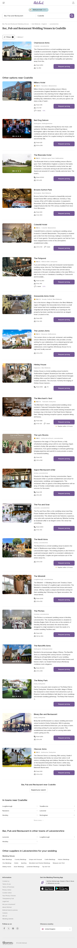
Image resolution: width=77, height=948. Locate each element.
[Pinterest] (13, 928)
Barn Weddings (7, 859)
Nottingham (44, 815)
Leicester (43, 811)
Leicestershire (54, 24)
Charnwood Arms (42, 43)
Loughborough (7, 806)
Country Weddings (20, 859)
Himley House (40, 364)
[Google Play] (62, 890)
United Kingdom (50, 929)
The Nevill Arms (41, 539)
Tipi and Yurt (46, 866)
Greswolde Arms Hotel (44, 296)
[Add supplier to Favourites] (29, 44)
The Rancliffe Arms (42, 646)
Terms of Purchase (8, 887)
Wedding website (7, 919)
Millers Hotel (39, 82)
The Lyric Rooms (41, 435)
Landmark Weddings (33, 866)
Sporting (23, 863)
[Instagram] (17, 928)
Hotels (16, 863)
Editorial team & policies (10, 910)
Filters (9, 37)
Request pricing (64, 66)
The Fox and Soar (42, 504)
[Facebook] (4, 928)
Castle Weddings (50, 859)
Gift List (4, 916)
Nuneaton (5, 811)
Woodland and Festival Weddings (39, 863)
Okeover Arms (40, 749)
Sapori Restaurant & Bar (44, 470)
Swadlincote (44, 806)
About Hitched (7, 907)
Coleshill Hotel (40, 224)
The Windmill (39, 576)
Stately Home (6, 866)
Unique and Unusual (35, 859)
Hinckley (5, 815)
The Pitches (39, 611)
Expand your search (38, 790)
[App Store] (47, 890)
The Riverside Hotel (42, 155)
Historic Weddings (63, 859)
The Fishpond (40, 258)
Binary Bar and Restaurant (45, 714)
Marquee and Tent (59, 863)
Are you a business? (8, 904)
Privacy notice (6, 890)
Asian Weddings (19, 866)
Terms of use (6, 884)
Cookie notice (7, 893)
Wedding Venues (8, 856)
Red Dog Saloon (41, 120)
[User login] (73, 3)
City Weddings (6, 863)
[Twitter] (8, 928)
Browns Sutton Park (43, 190)
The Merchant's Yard (43, 398)
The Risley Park (41, 680)
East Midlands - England (39, 24)
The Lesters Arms (42, 331)
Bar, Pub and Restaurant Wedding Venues (15, 24)
